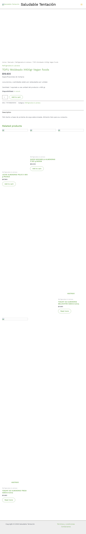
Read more (64, 311)
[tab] (6, 112)
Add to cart (16, 97)
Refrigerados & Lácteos (23, 62)
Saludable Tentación (38, 4)
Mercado (11, 62)
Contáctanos (66, 526)
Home (4, 62)
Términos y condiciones (66, 524)
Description (6, 112)
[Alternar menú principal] (81, 4)
